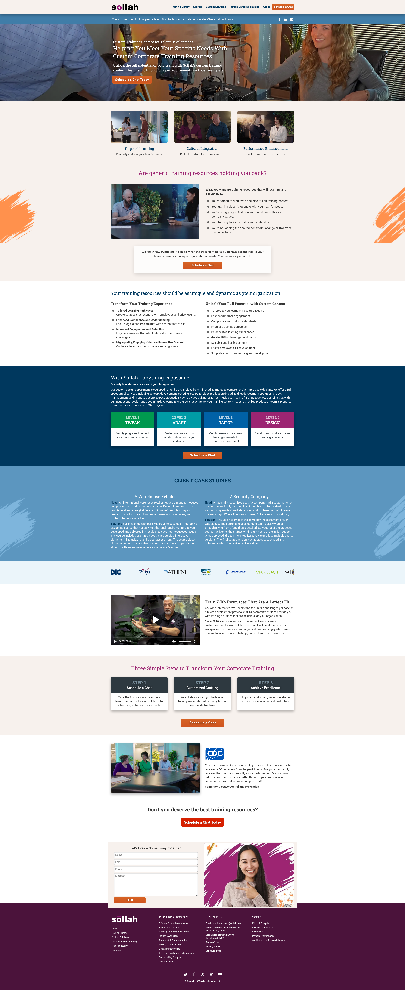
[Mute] (174, 642)
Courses (197, 7)
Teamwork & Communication (173, 940)
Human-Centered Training (244, 7)
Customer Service (167, 961)
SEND (130, 900)
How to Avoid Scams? (169, 927)
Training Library (180, 7)
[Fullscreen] (196, 642)
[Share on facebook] (280, 19)
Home (114, 928)
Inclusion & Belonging (262, 927)
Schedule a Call (213, 951)
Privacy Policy (213, 946)
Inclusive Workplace (168, 936)
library (229, 19)
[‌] (185, 974)
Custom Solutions (216, 7)
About (266, 7)
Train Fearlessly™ (120, 945)
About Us (116, 950)
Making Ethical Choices (170, 944)
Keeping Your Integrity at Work (174, 931)
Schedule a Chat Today (132, 80)
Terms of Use (212, 942)
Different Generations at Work (173, 923)
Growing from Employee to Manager (176, 953)
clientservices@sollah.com (228, 923)
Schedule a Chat (283, 7)
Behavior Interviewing (169, 948)
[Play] (114, 642)
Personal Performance (263, 936)
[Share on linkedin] (286, 19)
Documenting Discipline (170, 957)
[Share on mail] (292, 19)
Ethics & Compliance (262, 923)
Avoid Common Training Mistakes (268, 940)
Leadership (257, 931)
